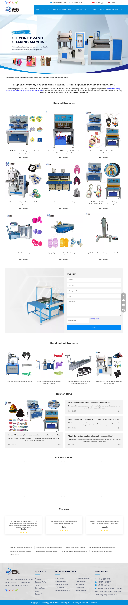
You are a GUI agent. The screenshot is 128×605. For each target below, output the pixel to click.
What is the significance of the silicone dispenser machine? (90, 436)
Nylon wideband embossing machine (46, 551)
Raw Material (79, 587)
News (37, 585)
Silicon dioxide (14, 555)
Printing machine (80, 581)
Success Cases (40, 588)
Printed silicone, (37, 90)
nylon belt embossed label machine (21, 547)
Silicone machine (80, 590)
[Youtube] (9, 2)
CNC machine (59, 578)
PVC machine (79, 584)
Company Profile (40, 582)
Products (38, 579)
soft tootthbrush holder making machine (49, 547)
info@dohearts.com (59, 2)
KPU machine (59, 587)
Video (37, 591)
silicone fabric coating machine (75, 547)
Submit (94, 327)
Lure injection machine (62, 590)
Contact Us (38, 594)
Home (7, 77)
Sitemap (94, 603)
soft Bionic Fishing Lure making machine (102, 547)
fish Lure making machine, (22, 90)
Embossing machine (61, 584)
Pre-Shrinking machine (82, 578)
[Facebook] (6, 2)
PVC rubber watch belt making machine (74, 551)
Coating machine (60, 581)
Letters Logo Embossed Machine (20, 551)
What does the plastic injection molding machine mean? (89, 402)
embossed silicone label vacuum (102, 551)
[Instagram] (13, 2)
